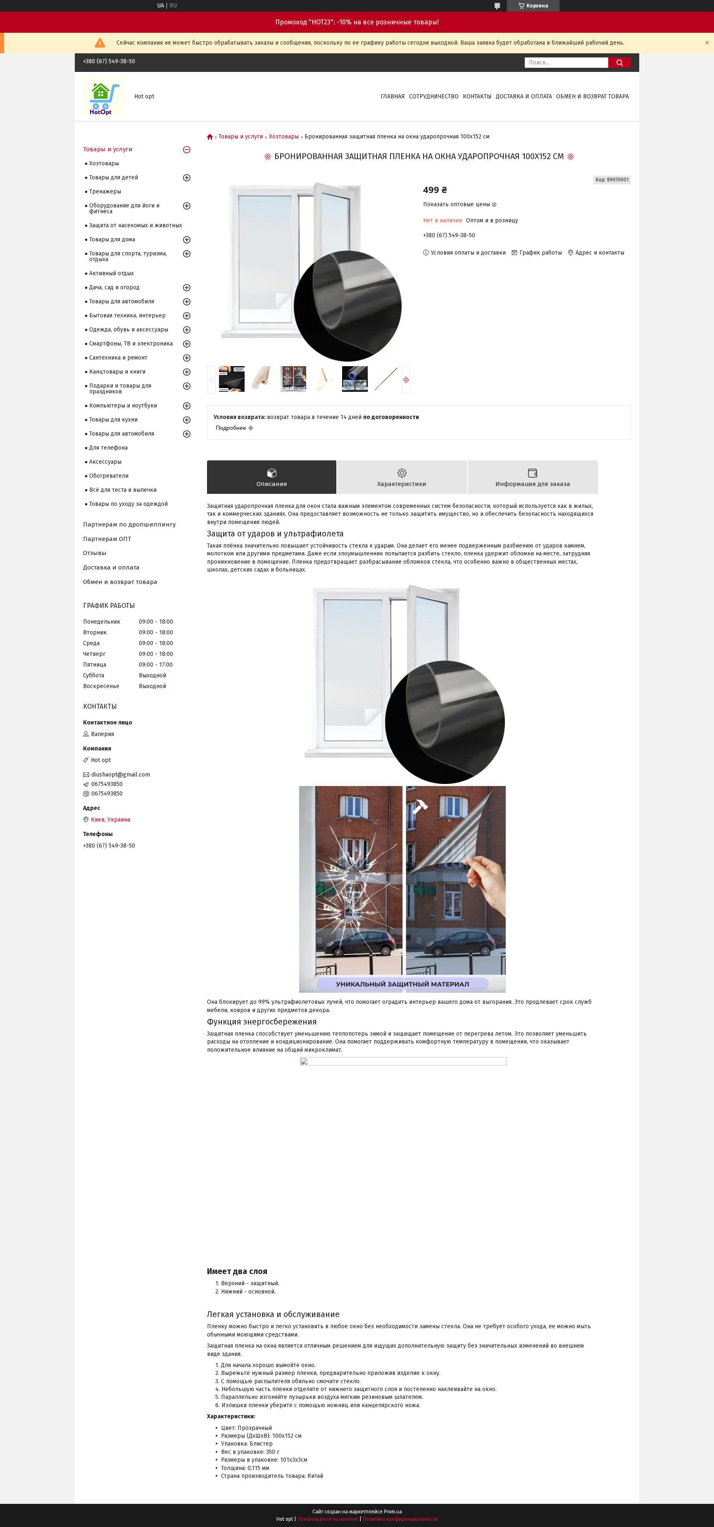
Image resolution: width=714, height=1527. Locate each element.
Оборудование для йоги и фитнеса (124, 208)
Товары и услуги (241, 137)
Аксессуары (105, 461)
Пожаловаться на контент (328, 1519)
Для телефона (108, 447)
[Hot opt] (103, 96)
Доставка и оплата (524, 96)
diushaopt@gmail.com (120, 774)
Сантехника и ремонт (118, 357)
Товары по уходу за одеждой (128, 503)
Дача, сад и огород (114, 287)
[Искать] (619, 62)
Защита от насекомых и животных (135, 225)
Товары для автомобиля (121, 301)
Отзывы (95, 553)
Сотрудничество (434, 96)
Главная (393, 96)
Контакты (477, 96)
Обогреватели (109, 475)
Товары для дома (112, 239)
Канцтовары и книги (117, 371)
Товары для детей (113, 177)
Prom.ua (393, 1512)
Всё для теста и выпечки (123, 489)
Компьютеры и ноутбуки (123, 405)
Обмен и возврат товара (592, 96)
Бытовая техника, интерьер (127, 315)
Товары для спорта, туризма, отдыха (128, 256)
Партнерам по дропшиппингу (129, 524)
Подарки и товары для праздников (120, 388)
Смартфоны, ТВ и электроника (131, 343)
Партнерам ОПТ (107, 539)
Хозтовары (284, 137)
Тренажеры (105, 191)
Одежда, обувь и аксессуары (128, 329)
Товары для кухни (113, 419)
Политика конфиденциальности (400, 1519)
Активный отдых (111, 273)
